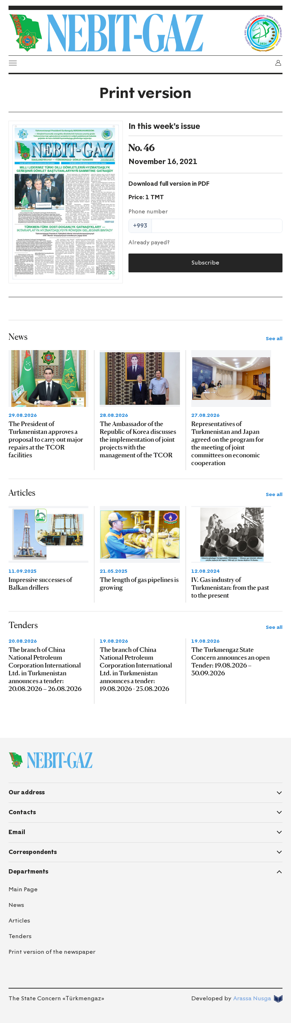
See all (274, 339)
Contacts (22, 812)
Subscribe (205, 262)
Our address (27, 792)
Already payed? (149, 242)
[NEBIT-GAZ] (51, 760)
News (16, 905)
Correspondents (33, 852)
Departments (28, 871)
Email (17, 832)
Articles (19, 920)
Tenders (20, 936)
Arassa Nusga (252, 998)
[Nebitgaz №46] (66, 202)
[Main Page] (124, 33)
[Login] (278, 63)
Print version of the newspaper (52, 951)
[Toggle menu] (13, 63)
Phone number (148, 211)
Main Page (23, 889)
